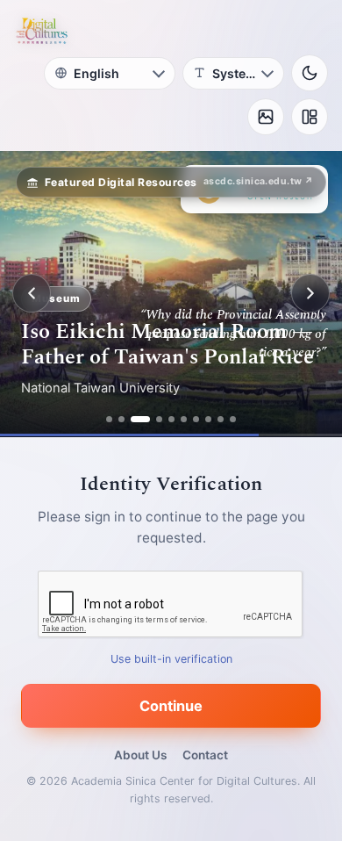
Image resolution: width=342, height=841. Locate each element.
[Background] (265, 116)
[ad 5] (171, 419)
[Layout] (309, 116)
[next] (310, 293)
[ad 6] (184, 419)
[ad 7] (196, 419)
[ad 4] (159, 419)
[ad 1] (109, 419)
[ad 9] (220, 419)
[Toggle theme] (309, 72)
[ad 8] (208, 419)
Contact (205, 755)
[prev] (31, 293)
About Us (140, 755)
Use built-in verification (171, 658)
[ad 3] (140, 419)
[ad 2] (121, 419)
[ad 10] (233, 419)
